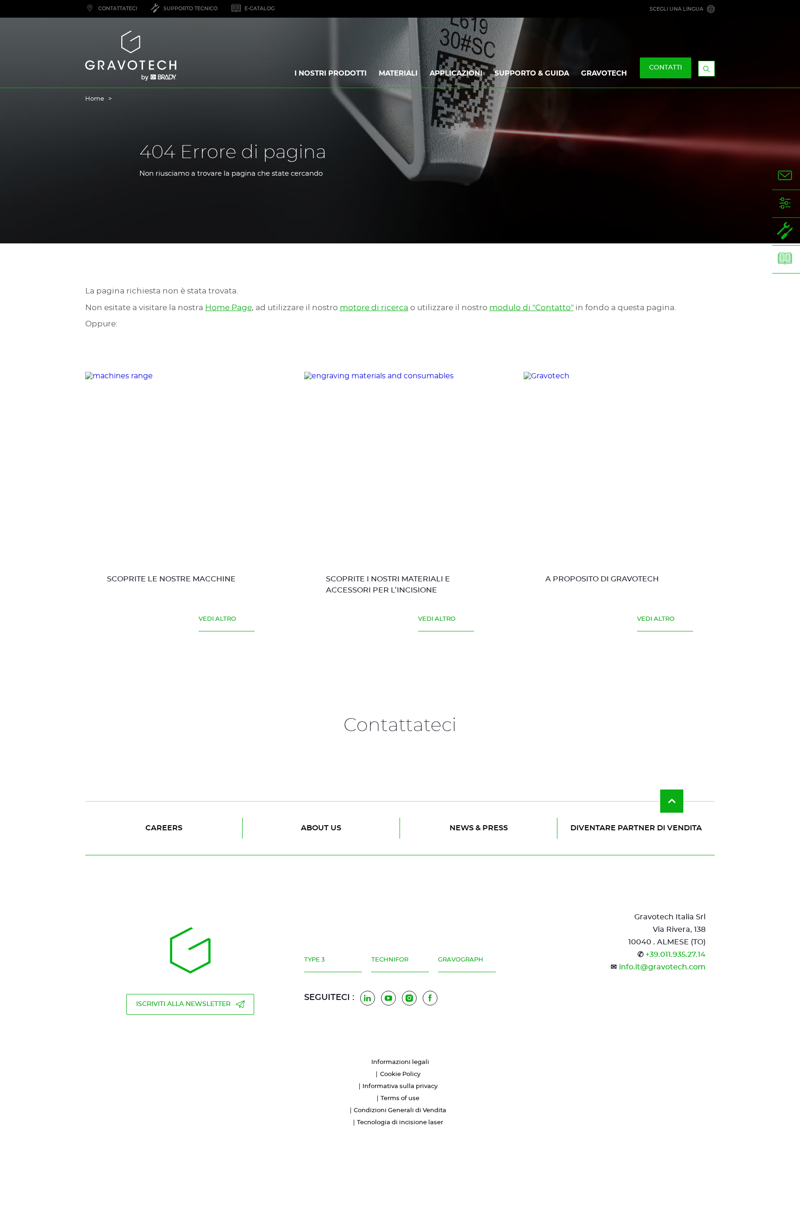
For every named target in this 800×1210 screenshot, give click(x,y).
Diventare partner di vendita (636, 828)
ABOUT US (321, 828)
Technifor (389, 960)
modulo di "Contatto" (531, 308)
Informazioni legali (400, 1062)
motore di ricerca (374, 308)
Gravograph (460, 960)
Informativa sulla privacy (400, 1086)
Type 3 (314, 960)
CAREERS (163, 828)
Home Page (228, 308)
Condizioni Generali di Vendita (400, 1111)
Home (94, 99)
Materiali (398, 73)
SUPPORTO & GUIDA (531, 73)
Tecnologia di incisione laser (400, 1123)
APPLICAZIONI (456, 73)
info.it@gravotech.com (662, 967)
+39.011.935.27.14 (675, 954)
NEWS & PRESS (479, 828)
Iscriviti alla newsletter (183, 1004)
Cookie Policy (400, 1074)
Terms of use (400, 1098)
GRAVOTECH (604, 73)
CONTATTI (665, 67)
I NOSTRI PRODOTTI (330, 73)
